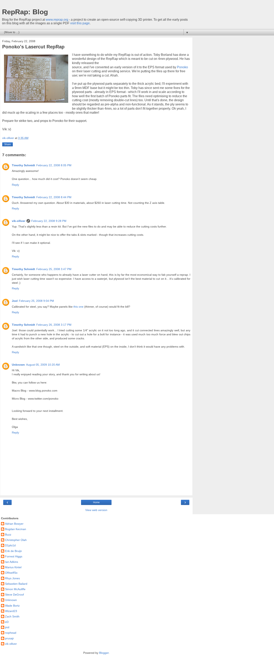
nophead (10, 632)
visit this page (80, 23)
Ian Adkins (11, 561)
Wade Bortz (12, 605)
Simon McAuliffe (15, 589)
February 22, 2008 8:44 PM (53, 197)
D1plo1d (10, 545)
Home (96, 502)
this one (78, 306)
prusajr (9, 638)
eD (7, 621)
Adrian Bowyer (14, 523)
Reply (15, 184)
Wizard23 (11, 611)
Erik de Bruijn (13, 551)
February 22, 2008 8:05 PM (53, 165)
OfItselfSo (11, 572)
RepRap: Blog (25, 12)
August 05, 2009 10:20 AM (43, 364)
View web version (96, 510)
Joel (15, 300)
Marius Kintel (13, 567)
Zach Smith (12, 616)
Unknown (18, 364)
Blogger (104, 652)
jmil (7, 627)
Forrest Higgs (13, 556)
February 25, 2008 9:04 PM (36, 300)
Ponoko (182, 67)
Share (7, 144)
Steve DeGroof (14, 594)
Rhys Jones (12, 578)
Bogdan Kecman (15, 529)
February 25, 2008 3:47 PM (53, 269)
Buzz (8, 534)
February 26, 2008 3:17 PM (53, 324)
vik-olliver (18, 220)
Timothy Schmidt (23, 165)
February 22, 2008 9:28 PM (48, 220)
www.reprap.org (57, 19)
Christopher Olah (16, 540)
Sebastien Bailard (16, 583)
